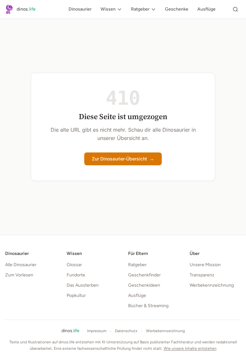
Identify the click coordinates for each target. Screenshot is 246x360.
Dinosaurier (80, 9)
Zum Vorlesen (19, 275)
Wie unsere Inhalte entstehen (190, 348)
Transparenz (202, 275)
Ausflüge (206, 9)
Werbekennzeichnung (212, 285)
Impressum (96, 331)
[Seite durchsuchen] (235, 9)
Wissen (108, 9)
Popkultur (76, 295)
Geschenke (176, 9)
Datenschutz (126, 331)
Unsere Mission (205, 264)
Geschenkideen (144, 285)
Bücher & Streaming (148, 305)
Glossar (74, 264)
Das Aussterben (83, 285)
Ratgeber (140, 9)
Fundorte (76, 275)
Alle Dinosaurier (21, 264)
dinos (70, 330)
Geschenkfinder (144, 275)
